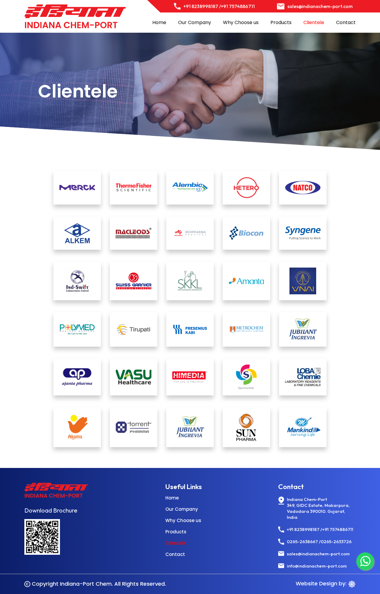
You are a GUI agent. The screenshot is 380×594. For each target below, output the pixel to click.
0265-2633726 (336, 541)
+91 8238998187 (303, 529)
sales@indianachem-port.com (320, 6)
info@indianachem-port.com (317, 566)
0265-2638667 (302, 541)
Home (159, 22)
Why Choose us (241, 22)
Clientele (313, 22)
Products (281, 22)
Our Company (194, 22)
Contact (346, 22)
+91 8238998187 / (202, 6)
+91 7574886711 (238, 6)
